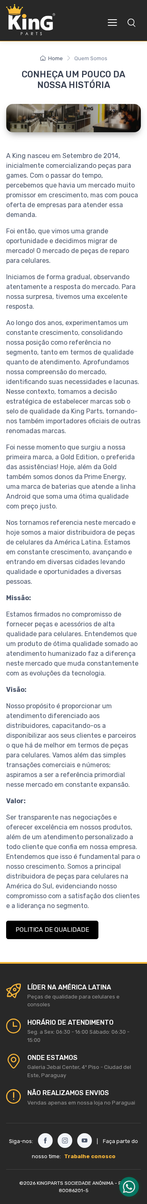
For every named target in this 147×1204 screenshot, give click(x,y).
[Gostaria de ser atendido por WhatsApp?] (129, 1187)
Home (55, 58)
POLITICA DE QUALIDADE (52, 929)
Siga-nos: (21, 1141)
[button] (131, 22)
